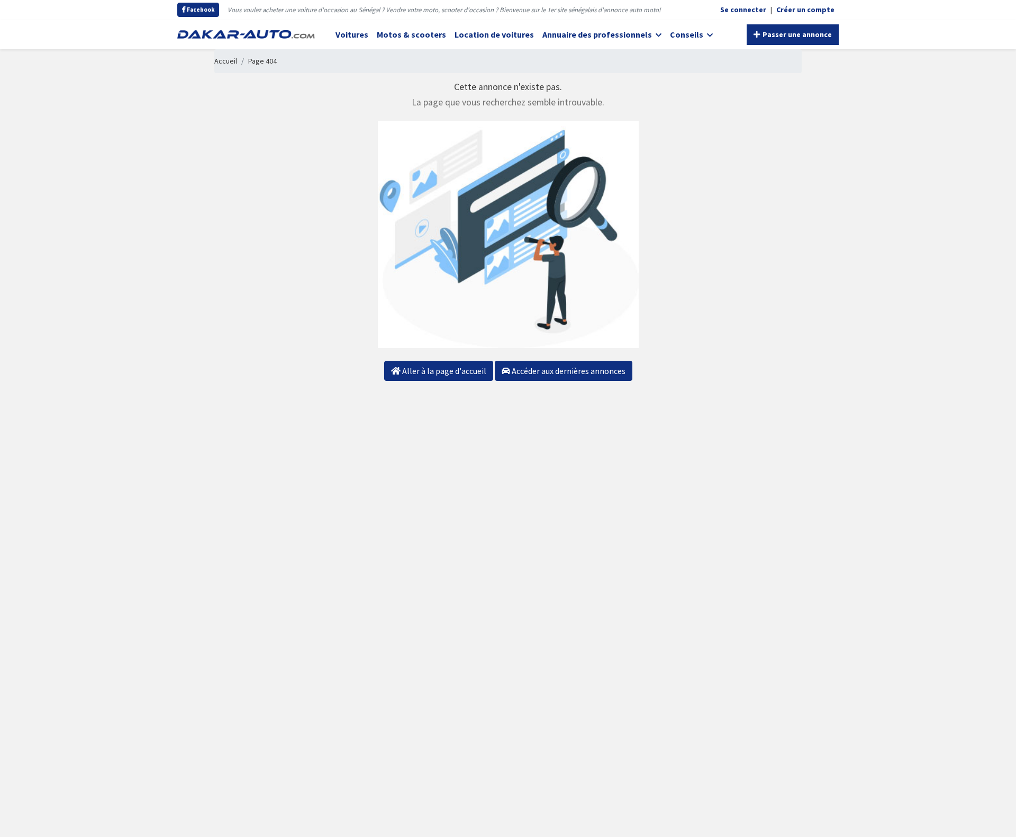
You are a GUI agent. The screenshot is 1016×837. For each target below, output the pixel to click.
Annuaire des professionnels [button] (598, 34)
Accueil (225, 61)
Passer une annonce (796, 34)
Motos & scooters (411, 34)
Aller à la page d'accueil (443, 371)
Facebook (200, 9)
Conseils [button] (687, 34)
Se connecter (743, 9)
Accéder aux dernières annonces (567, 371)
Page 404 (262, 61)
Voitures (351, 34)
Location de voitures (494, 34)
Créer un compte (805, 9)
